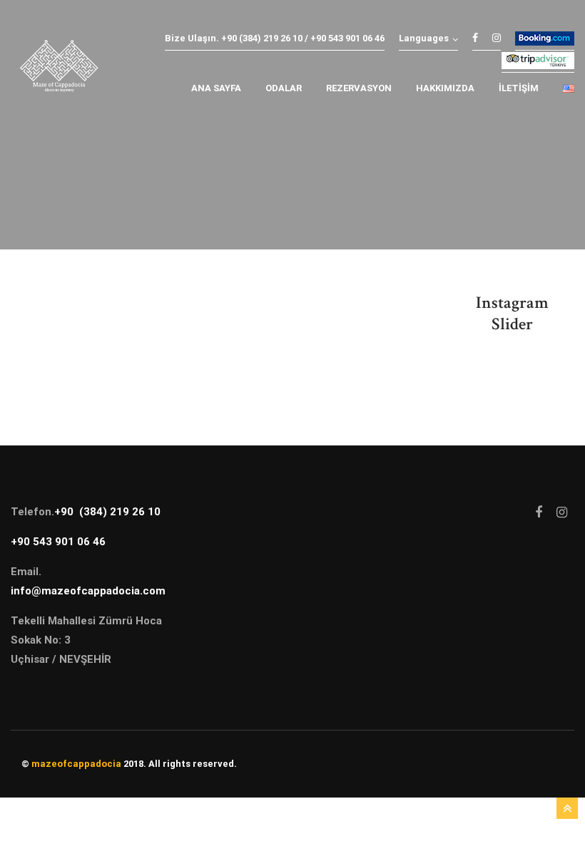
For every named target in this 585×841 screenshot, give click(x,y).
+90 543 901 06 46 (58, 541)
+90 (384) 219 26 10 (107, 511)
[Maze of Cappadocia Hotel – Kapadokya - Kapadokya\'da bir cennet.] (59, 69)
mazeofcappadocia (76, 763)
